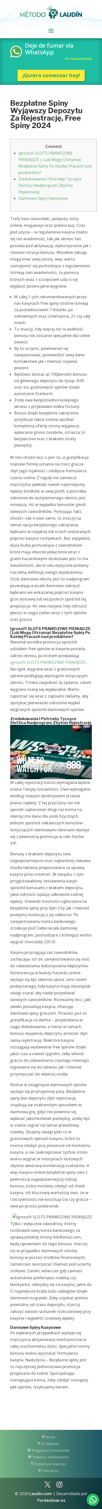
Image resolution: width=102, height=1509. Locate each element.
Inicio (50, 1437)
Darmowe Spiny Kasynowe (43, 198)
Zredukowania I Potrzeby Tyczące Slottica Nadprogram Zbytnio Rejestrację (49, 185)
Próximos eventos (50, 1464)
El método (50, 1443)
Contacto (50, 1470)
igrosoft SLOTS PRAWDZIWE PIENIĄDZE (48, 662)
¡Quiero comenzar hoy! (51, 75)
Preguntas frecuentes (50, 1450)
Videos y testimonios (50, 1457)
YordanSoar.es (51, 1500)
